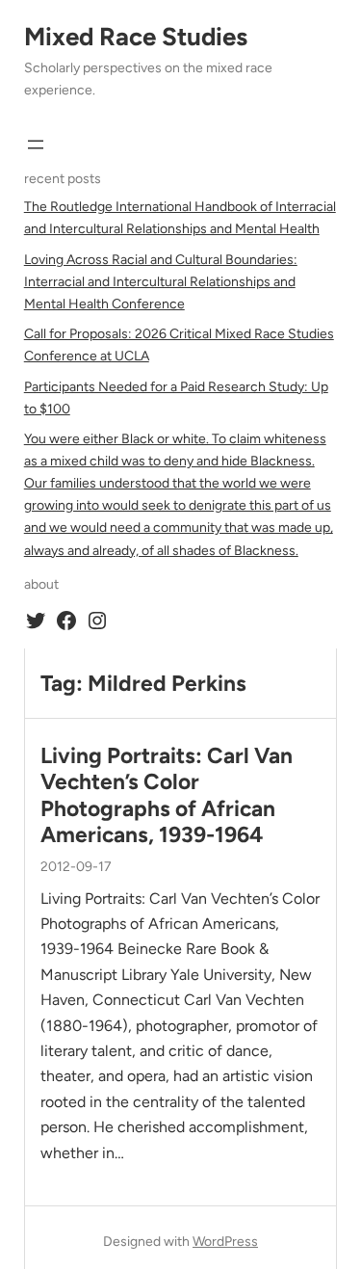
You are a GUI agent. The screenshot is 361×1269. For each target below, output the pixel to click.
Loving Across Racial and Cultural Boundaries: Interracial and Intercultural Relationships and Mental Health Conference (160, 281)
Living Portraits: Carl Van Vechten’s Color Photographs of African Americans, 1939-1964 (166, 795)
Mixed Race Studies (135, 36)
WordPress (225, 1241)
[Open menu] (35, 144)
